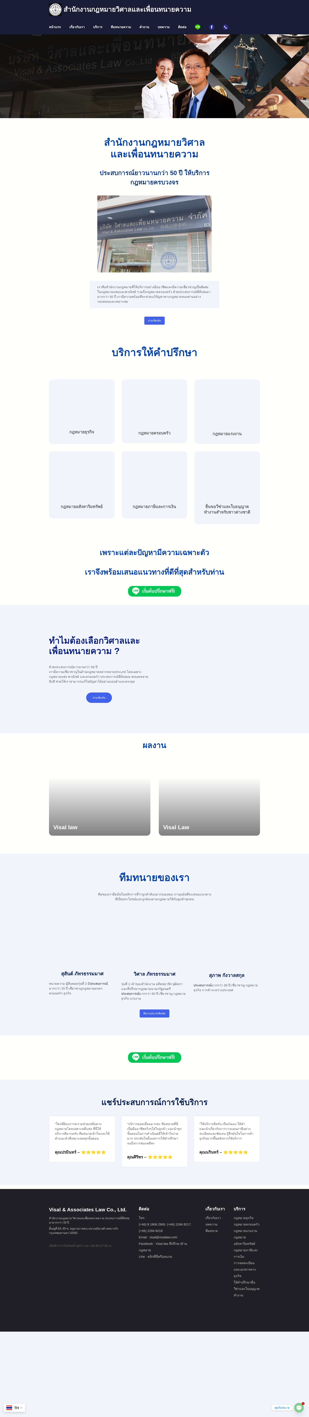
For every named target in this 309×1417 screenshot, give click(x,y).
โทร (142, 1218)
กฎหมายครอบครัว (154, 433)
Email (143, 1237)
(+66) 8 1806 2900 (152, 1224)
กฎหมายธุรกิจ (81, 432)
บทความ (211, 1224)
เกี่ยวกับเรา (213, 1218)
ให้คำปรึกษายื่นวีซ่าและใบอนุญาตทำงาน (247, 1289)
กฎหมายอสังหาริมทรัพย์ (82, 506)
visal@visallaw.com (163, 1237)
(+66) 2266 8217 (179, 1224)
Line (142, 1256)
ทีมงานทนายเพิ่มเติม (154, 1013)
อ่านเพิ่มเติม (154, 320)
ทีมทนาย (211, 1231)
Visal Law (176, 827)
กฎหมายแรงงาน (227, 433)
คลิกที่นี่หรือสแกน (160, 1256)
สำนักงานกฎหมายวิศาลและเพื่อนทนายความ (127, 9)
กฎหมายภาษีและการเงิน (154, 506)
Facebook (146, 1244)
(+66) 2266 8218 (151, 1231)
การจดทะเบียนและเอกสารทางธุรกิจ (245, 1269)
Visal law (65, 827)
